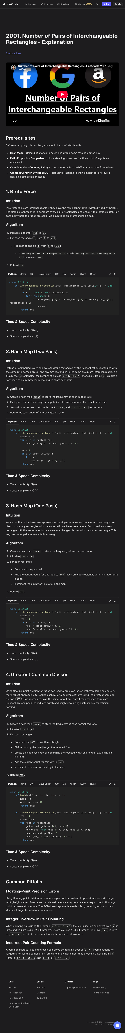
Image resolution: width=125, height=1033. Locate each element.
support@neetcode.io (75, 987)
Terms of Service (101, 992)
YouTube (41, 987)
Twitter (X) (42, 998)
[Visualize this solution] (110, 274)
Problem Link (13, 53)
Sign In (118, 4)
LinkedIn (41, 992)
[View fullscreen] (115, 274)
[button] (12, 274)
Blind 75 (12, 987)
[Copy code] (115, 281)
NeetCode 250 (16, 998)
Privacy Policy (99, 987)
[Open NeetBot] (117, 1025)
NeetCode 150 (15, 992)
